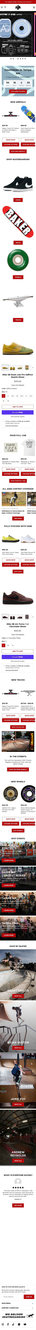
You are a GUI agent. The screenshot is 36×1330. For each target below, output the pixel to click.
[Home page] (18, 7)
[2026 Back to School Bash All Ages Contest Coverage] (14, 499)
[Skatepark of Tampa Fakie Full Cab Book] (11, 447)
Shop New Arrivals (18, 151)
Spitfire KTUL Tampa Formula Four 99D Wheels (9, 809)
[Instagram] (3, 1324)
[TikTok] (13, 1324)
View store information (11, 425)
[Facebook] (8, 1324)
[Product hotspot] (14, 735)
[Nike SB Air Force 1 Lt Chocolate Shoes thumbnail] (5, 617)
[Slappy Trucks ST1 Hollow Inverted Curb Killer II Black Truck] (11, 114)
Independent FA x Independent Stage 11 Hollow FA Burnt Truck (28, 708)
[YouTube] (25, 1324)
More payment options (17, 416)
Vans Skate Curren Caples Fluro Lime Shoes (10, 553)
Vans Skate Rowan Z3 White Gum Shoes (28, 553)
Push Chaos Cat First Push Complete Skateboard (28, 130)
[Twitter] (19, 1324)
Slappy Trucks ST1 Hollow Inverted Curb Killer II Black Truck (10, 130)
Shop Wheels (18, 830)
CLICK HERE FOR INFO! (18, 91)
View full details (17, 385)
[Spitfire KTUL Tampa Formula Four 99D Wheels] (11, 794)
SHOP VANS (18, 571)
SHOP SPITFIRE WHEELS (18, 769)
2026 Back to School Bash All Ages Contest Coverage (13, 512)
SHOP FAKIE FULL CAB (18, 481)
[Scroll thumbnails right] (32, 367)
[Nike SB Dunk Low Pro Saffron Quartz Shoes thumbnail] (5, 367)
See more (18, 518)
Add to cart (17, 407)
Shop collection (18, 727)
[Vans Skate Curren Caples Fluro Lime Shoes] (11, 538)
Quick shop (10, 140)
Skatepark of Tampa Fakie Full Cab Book (10, 462)
